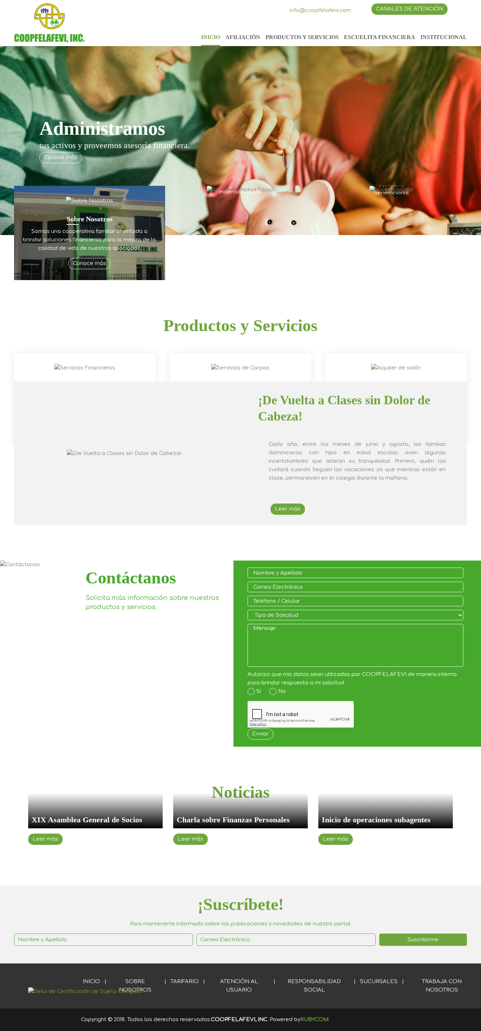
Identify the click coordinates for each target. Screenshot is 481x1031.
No (282, 691)
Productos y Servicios (302, 37)
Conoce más (60, 157)
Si (258, 691)
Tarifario (184, 982)
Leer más (287, 509)
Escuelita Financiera (379, 37)
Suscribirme (422, 940)
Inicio (210, 37)
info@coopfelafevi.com (320, 10)
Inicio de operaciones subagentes (376, 819)
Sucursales (379, 982)
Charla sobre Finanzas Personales (233, 819)
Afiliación (242, 37)
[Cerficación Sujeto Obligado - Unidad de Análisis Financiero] (85, 991)
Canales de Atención (409, 9)
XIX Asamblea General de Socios (87, 819)
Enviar (260, 734)
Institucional (443, 37)
